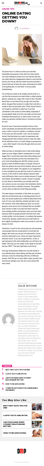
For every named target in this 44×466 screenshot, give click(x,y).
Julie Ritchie (25, 28)
